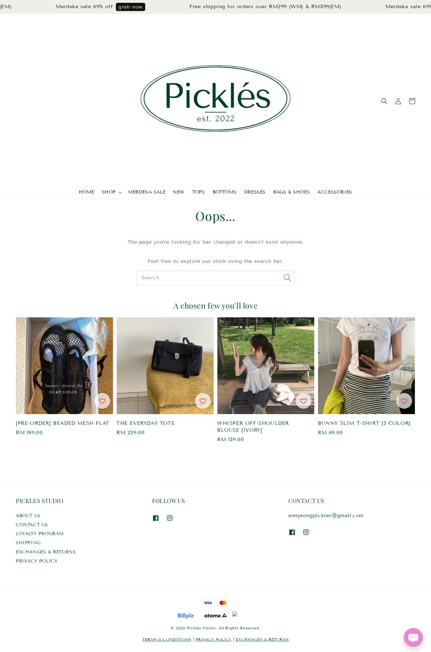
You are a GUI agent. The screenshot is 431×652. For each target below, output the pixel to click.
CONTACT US (32, 525)
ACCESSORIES (334, 192)
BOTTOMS (225, 192)
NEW (179, 192)
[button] (384, 101)
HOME (86, 192)
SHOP (109, 192)
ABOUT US (28, 515)
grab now (122, 7)
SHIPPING (28, 542)
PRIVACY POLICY (36, 561)
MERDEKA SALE (146, 192)
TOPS (198, 192)
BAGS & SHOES (291, 192)
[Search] (287, 278)
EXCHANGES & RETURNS (46, 552)
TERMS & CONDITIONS (167, 639)
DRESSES (255, 192)
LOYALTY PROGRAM (40, 533)
